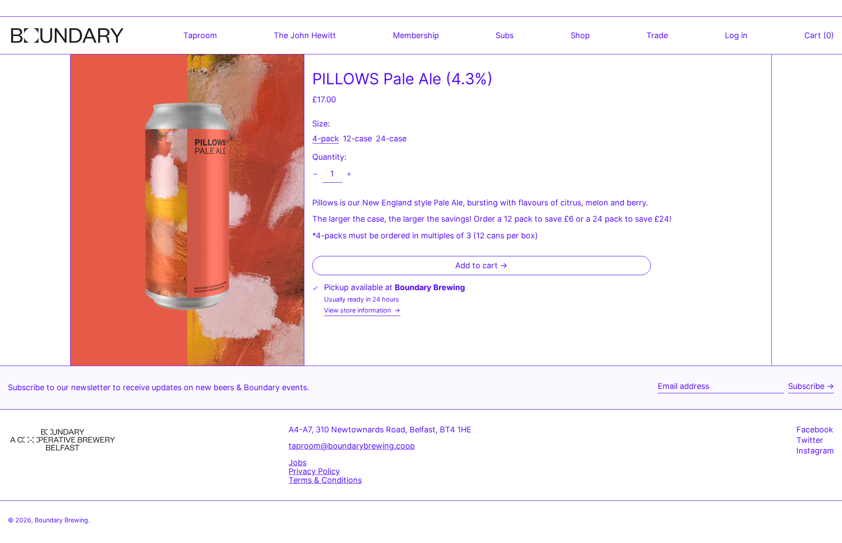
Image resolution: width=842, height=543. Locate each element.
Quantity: (329, 157)
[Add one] (349, 174)
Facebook (814, 429)
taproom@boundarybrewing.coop (352, 445)
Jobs (298, 462)
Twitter (809, 440)
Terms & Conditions (325, 480)
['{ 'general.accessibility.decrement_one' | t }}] (315, 174)
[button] (819, 35)
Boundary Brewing (61, 520)
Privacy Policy (314, 471)
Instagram (815, 450)
